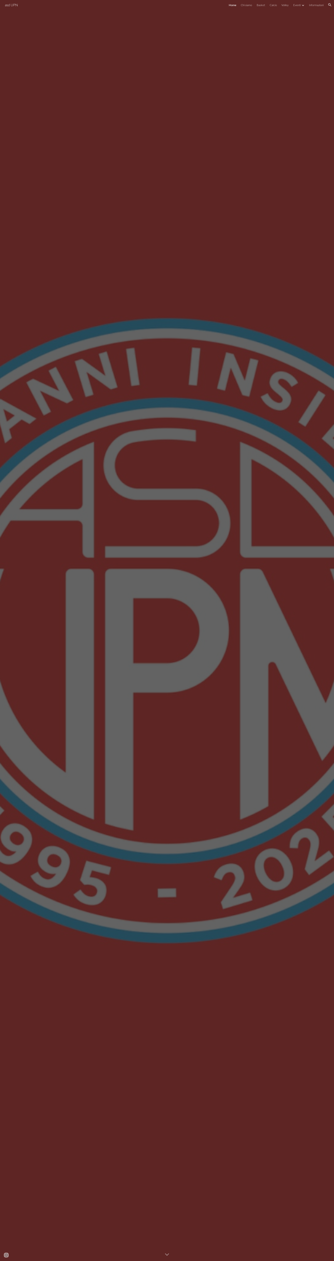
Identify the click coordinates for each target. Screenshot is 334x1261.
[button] (330, 5)
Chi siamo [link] (246, 5)
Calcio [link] (273, 5)
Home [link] (232, 5)
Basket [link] (261, 5)
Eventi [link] (297, 5)
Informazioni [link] (316, 5)
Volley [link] (285, 5)
